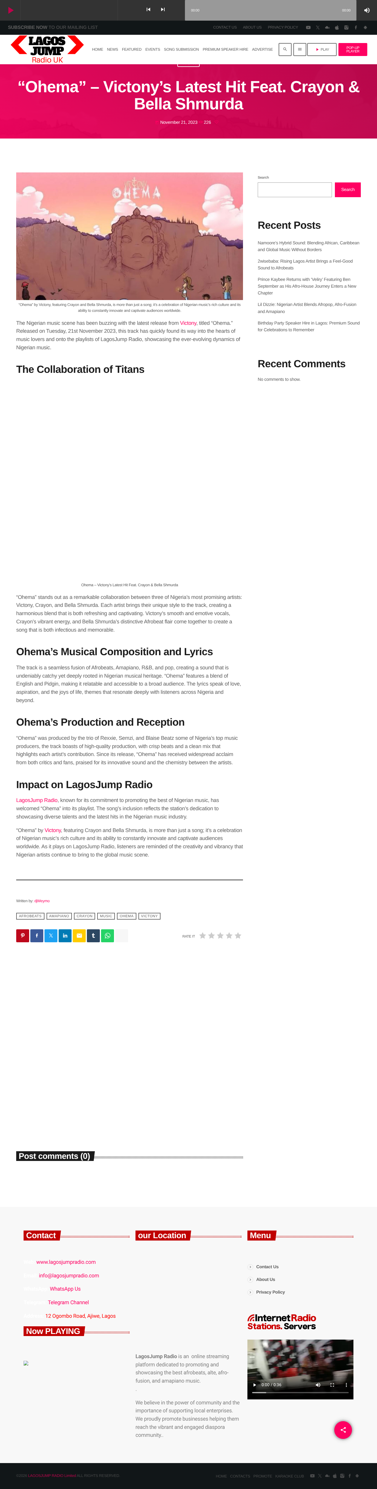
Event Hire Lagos (38, 1060)
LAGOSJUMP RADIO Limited (52, 1475)
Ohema (127, 916)
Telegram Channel (68, 1302)
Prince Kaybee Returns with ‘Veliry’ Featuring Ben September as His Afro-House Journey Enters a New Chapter (307, 286)
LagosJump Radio (36, 800)
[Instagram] (346, 28)
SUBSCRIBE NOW (53, 27)
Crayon (84, 916)
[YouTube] (308, 28)
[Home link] (47, 49)
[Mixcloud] (327, 28)
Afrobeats (30, 916)
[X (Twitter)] (317, 28)
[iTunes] (337, 28)
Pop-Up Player (353, 49)
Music (106, 916)
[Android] (365, 28)
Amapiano (59, 916)
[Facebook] (355, 28)
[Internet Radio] (281, 1329)
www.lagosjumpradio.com (66, 1262)
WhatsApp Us (65, 1289)
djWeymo (42, 901)
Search (263, 177)
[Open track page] (179, 10)
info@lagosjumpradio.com (69, 1276)
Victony (188, 323)
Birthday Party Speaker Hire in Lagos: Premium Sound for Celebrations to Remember (70, 1080)
